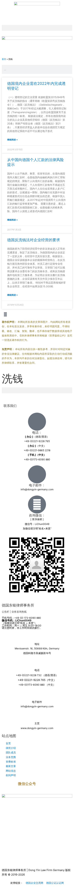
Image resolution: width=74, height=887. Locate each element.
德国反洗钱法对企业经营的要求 (33, 240)
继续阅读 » (12, 139)
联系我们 (10, 406)
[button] (37, 28)
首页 (4, 59)
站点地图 (9, 736)
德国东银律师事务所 (18, 605)
